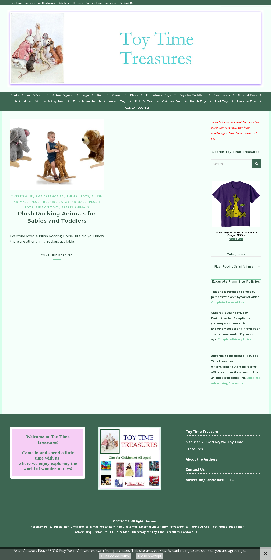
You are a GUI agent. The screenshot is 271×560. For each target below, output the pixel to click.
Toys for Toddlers (192, 95)
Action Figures (62, 95)
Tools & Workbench (87, 101)
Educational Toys (158, 95)
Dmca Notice (79, 526)
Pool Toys (222, 101)
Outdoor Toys (172, 101)
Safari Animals (75, 207)
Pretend (20, 101)
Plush (134, 95)
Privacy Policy (179, 526)
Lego (85, 95)
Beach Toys (198, 101)
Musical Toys (247, 95)
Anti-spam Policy (40, 526)
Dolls (100, 95)
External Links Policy (153, 526)
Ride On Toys (144, 101)
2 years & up (22, 196)
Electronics (222, 95)
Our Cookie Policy (115, 556)
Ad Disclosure (47, 2)
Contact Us (126, 2)
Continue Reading (57, 255)
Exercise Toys (247, 101)
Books (15, 95)
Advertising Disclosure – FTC (210, 480)
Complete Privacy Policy (234, 339)
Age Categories (50, 196)
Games (117, 95)
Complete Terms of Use (227, 302)
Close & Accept (149, 556)
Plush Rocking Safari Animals (59, 202)
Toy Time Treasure (22, 2)
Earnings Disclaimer (123, 526)
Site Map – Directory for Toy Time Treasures (88, 2)
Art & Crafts (35, 95)
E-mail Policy (99, 526)
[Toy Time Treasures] (135, 48)
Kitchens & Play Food (49, 101)
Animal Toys (118, 101)
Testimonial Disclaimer (227, 526)
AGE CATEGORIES (137, 108)
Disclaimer (61, 526)
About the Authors (201, 459)
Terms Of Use (199, 526)
